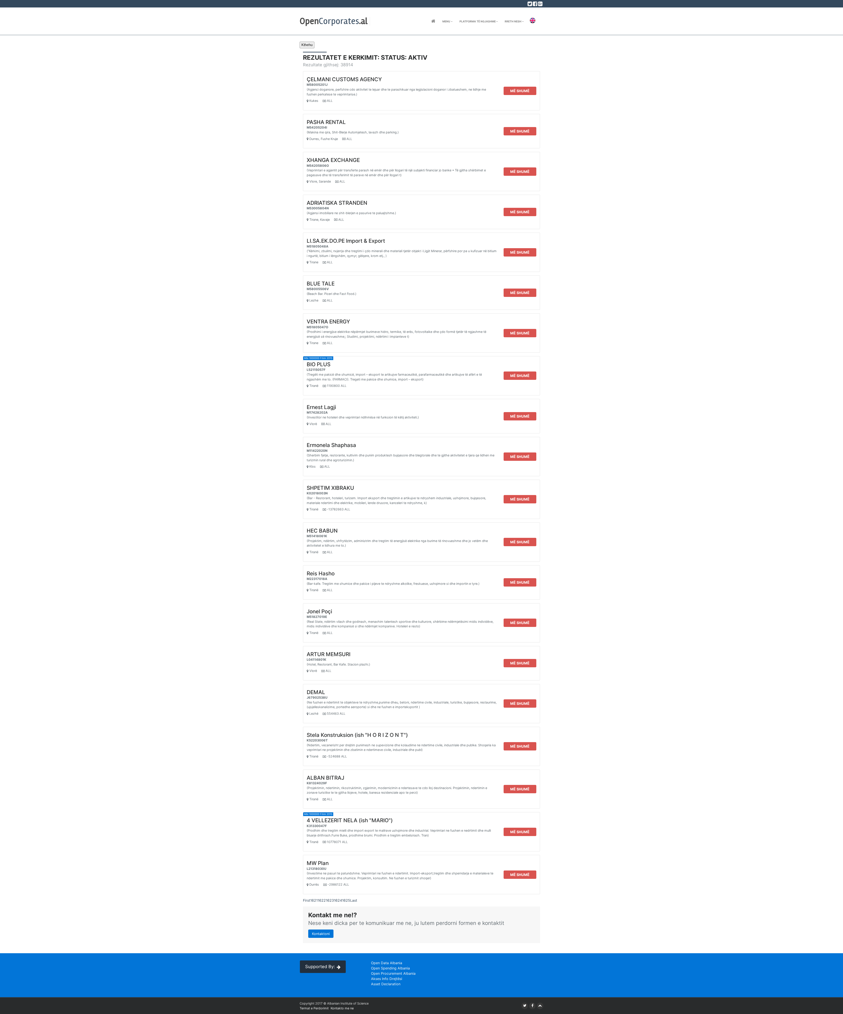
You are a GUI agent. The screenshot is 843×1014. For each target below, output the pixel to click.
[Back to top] (540, 1006)
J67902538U (317, 697)
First (306, 900)
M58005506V (318, 289)
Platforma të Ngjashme (477, 21)
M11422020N (317, 450)
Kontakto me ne (342, 1008)
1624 (338, 900)
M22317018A (317, 579)
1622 (322, 900)
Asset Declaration (385, 984)
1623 (330, 900)
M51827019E (317, 617)
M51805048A (317, 246)
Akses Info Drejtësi (386, 978)
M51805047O (317, 327)
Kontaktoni (321, 933)
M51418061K (317, 536)
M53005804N (318, 208)
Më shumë (520, 91)
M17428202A (317, 412)
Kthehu (307, 45)
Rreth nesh (513, 21)
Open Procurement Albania (393, 973)
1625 (346, 900)
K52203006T (317, 740)
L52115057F (316, 370)
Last (353, 900)
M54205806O (318, 165)
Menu (446, 21)
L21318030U (316, 868)
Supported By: (320, 966)
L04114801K (316, 659)
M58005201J (317, 84)
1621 (314, 900)
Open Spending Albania (390, 968)
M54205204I (317, 127)
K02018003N (317, 493)
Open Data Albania (386, 963)
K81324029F (317, 783)
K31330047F (317, 826)
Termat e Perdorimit (314, 1008)
